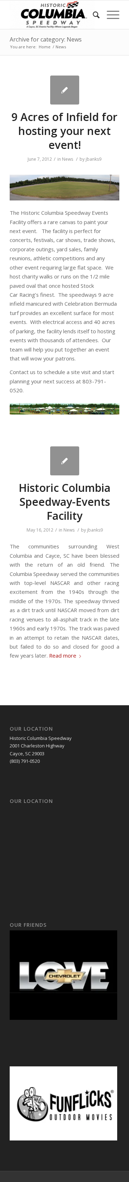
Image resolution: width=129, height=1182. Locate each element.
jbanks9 (93, 159)
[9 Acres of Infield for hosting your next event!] (64, 90)
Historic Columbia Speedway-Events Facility (64, 501)
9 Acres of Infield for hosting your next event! (64, 131)
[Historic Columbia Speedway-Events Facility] (64, 460)
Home (45, 46)
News (67, 159)
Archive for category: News (46, 39)
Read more (62, 655)
